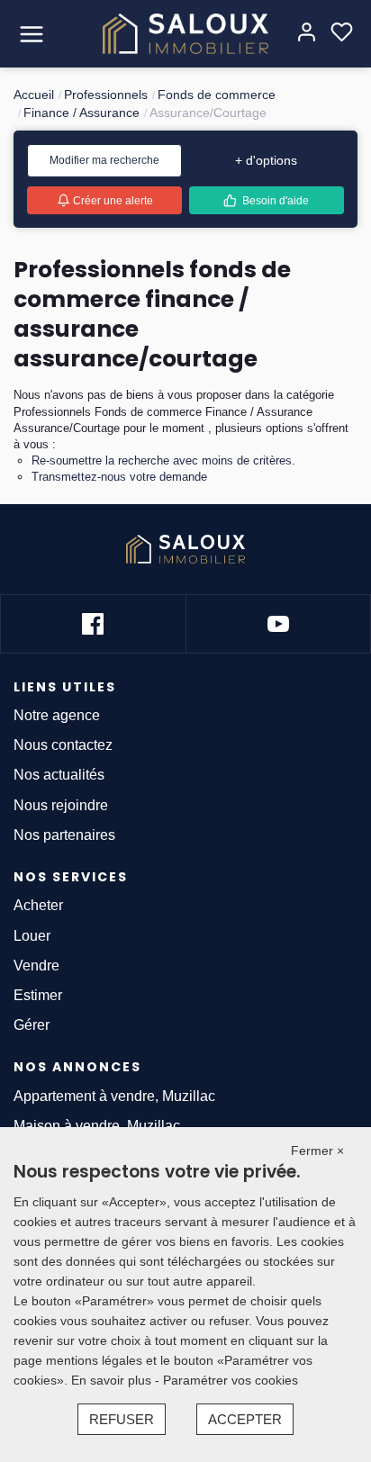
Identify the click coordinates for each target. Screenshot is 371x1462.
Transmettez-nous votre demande (119, 476)
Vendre (36, 965)
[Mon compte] (306, 34)
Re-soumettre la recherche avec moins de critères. (163, 460)
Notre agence (57, 715)
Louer (32, 935)
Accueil (34, 94)
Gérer (32, 1025)
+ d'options (266, 160)
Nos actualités (59, 774)
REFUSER (121, 1419)
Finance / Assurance (81, 112)
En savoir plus (113, 1380)
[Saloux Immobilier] (186, 34)
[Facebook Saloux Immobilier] (93, 624)
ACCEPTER (245, 1419)
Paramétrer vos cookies (230, 1380)
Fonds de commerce (217, 94)
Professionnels (106, 94)
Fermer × (317, 1150)
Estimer (38, 995)
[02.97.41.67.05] (74, 39)
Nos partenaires (64, 835)
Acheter (38, 905)
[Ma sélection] (341, 34)
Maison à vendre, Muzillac (97, 1125)
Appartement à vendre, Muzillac (114, 1096)
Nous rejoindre (61, 805)
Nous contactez (63, 745)
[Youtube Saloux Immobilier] (278, 624)
